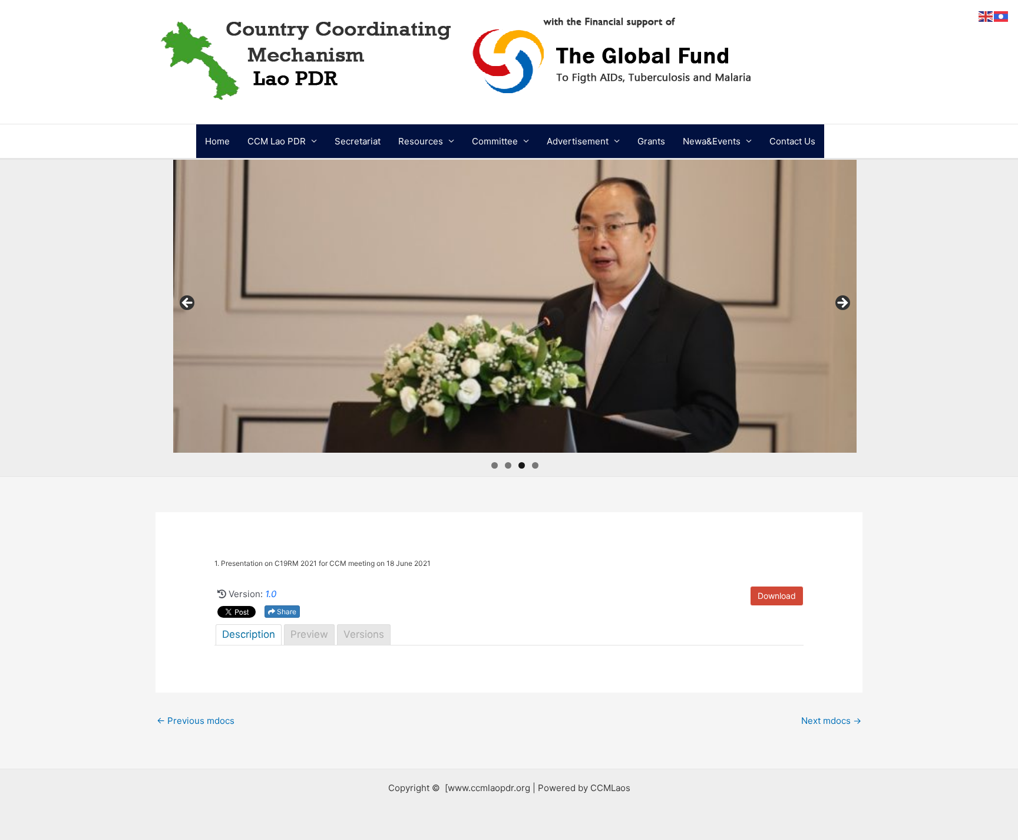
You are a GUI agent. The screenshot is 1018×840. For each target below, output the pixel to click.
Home (217, 141)
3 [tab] (521, 465)
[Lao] (1001, 15)
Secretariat (358, 141)
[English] (986, 15)
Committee (495, 141)
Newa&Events (712, 141)
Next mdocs (831, 720)
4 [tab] (535, 465)
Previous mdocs (195, 720)
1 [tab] (494, 465)
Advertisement (578, 141)
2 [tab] (508, 465)
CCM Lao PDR (276, 141)
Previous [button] (188, 303)
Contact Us (792, 141)
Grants (651, 141)
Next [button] (842, 303)
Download (777, 596)
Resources (420, 141)
